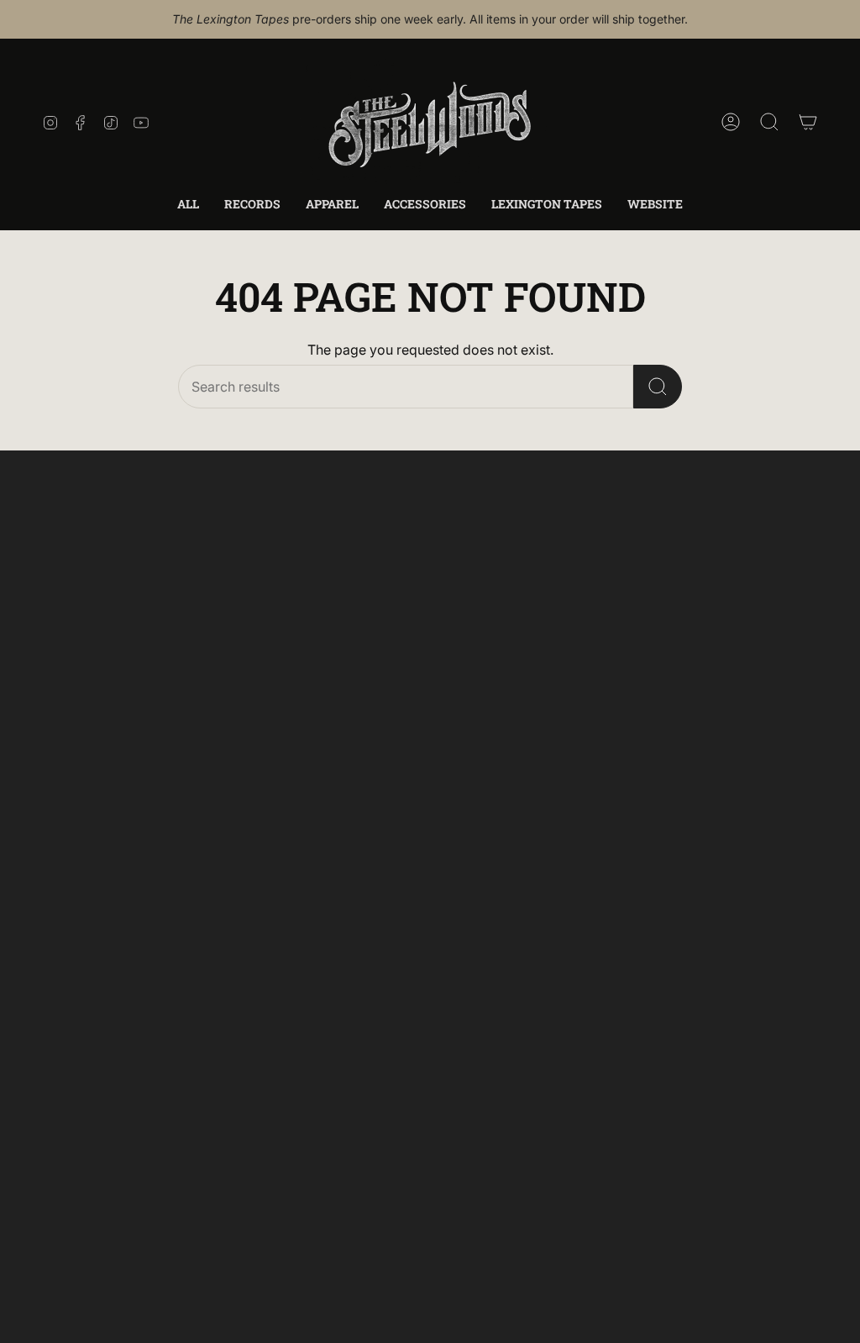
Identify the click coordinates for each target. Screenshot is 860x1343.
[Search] (657, 386)
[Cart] (808, 122)
